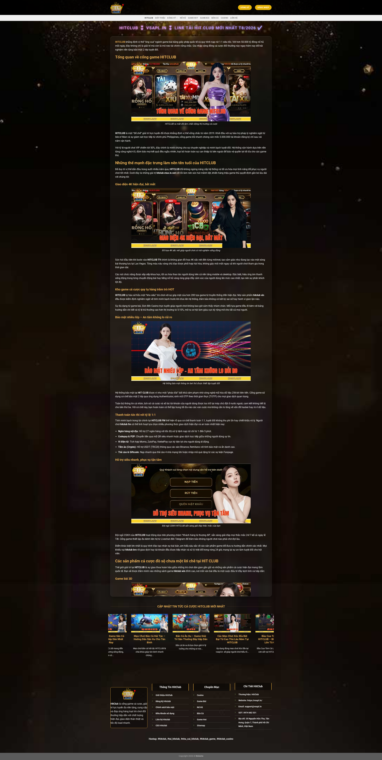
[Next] (266, 631)
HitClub (255, 694)
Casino (224, 18)
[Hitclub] (123, 7)
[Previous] (115, 631)
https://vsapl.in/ (254, 700)
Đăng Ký (171, 18)
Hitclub (149, 18)
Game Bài (204, 18)
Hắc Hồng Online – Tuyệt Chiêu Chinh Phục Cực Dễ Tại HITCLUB (225, 639)
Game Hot (193, 18)
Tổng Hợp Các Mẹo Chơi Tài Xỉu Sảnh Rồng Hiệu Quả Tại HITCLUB (183, 639)
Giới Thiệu (160, 18)
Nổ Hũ (183, 18)
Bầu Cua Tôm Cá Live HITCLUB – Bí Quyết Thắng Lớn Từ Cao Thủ (142, 639)
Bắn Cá (215, 18)
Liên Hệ (233, 18)
